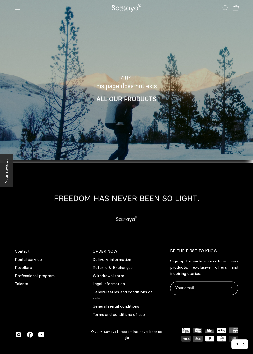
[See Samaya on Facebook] (30, 334)
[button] (224, 7)
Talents (21, 283)
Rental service (28, 259)
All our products (126, 99)
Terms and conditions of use (119, 314)
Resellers (23, 267)
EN (236, 344)
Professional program (35, 275)
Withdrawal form (108, 275)
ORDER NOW (105, 251)
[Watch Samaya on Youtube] (41, 334)
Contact (22, 251)
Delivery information (112, 259)
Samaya (110, 332)
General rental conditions (116, 306)
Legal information (109, 283)
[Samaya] (126, 8)
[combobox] (239, 344)
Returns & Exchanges (113, 267)
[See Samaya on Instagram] (18, 334)
